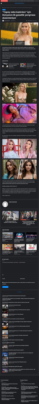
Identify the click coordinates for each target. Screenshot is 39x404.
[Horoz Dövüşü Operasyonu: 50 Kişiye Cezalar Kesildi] (5, 337)
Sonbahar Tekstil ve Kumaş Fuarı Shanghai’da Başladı (19, 345)
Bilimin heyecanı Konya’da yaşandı (7, 240)
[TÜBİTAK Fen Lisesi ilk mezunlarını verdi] (31, 235)
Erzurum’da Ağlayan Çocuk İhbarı (8, 342)
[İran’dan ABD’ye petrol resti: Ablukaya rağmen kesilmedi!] (5, 328)
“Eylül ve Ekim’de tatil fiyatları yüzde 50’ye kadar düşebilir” (13, 350)
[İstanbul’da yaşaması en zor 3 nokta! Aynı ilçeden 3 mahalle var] (5, 332)
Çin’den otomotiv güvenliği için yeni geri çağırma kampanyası (14, 65)
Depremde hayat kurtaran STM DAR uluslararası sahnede (19, 309)
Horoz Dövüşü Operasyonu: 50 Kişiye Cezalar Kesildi (18, 335)
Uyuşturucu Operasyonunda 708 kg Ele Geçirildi (17, 361)
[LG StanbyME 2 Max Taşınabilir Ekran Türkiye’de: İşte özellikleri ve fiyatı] (7, 247)
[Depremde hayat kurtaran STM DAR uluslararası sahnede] (5, 311)
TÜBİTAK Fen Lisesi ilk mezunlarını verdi (30, 240)
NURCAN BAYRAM (7, 20)
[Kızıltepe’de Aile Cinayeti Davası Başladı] (5, 359)
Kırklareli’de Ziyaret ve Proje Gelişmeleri (16, 314)
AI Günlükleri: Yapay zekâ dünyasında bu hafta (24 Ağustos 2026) (19, 240)
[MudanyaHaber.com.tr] (19, 3)
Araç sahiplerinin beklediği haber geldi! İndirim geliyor (12, 366)
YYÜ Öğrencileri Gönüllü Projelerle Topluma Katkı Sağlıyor (12, 339)
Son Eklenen (19, 291)
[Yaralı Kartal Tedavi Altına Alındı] (5, 306)
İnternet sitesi (22, 278)
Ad (3, 274)
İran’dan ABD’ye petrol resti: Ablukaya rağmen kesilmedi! (19, 326)
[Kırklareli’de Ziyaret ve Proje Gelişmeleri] (5, 316)
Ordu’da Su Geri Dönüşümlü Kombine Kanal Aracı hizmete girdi (14, 295)
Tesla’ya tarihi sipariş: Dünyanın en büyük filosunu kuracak (19, 251)
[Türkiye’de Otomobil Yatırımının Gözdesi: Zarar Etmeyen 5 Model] (23, 65)
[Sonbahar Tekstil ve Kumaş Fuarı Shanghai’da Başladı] (5, 347)
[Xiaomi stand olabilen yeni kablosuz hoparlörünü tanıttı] (31, 247)
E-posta (3, 278)
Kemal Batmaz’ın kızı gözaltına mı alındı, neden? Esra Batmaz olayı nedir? (19, 0)
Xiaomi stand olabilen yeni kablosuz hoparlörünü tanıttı (31, 251)
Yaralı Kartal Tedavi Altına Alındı (15, 305)
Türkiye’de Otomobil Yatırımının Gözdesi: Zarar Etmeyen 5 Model (31, 65)
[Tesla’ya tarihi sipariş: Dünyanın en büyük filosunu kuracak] (19, 247)
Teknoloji (8, 7)
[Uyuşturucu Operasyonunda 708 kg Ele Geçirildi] (5, 363)
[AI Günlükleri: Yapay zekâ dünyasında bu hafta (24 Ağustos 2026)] (19, 235)
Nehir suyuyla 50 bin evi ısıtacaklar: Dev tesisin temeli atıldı (13, 318)
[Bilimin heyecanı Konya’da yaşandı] (7, 235)
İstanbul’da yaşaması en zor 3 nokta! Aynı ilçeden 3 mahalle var (20, 330)
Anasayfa (4, 7)
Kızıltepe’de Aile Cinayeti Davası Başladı (16, 357)
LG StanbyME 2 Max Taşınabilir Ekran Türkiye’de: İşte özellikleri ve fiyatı (7, 251)
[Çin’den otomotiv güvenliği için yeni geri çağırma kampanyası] (5, 65)
